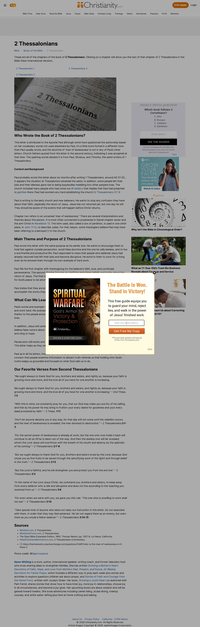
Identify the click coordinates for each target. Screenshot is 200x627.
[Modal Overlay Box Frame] (100, 313)
